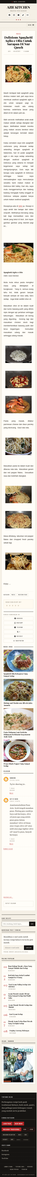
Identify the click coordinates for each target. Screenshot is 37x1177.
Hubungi (30, 1166)
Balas (13, 788)
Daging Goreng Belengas (19, 1030)
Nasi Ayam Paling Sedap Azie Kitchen (20, 985)
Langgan (28, 948)
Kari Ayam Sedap (16, 1014)
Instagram (5, 1154)
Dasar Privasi (14, 1169)
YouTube (5, 1158)
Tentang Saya (19, 1166)
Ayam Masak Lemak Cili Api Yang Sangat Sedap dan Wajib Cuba (19, 996)
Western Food (22, 595)
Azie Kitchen (18, 7)
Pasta (18, 34)
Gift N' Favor (14, 799)
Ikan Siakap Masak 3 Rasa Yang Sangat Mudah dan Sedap (20, 967)
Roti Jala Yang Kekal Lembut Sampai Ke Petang (19, 976)
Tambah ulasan (8, 849)
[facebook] (9, 15)
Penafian (24, 1169)
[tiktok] (23, 15)
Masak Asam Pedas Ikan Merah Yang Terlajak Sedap (20, 1022)
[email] (27, 15)
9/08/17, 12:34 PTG (15, 801)
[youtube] (18, 15)
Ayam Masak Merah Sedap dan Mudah (20, 1006)
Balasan (12, 790)
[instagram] (14, 15)
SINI (20, 206)
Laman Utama (8, 1166)
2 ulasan (26, 51)
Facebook (5, 1150)
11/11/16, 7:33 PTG (14, 780)
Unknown (13, 778)
